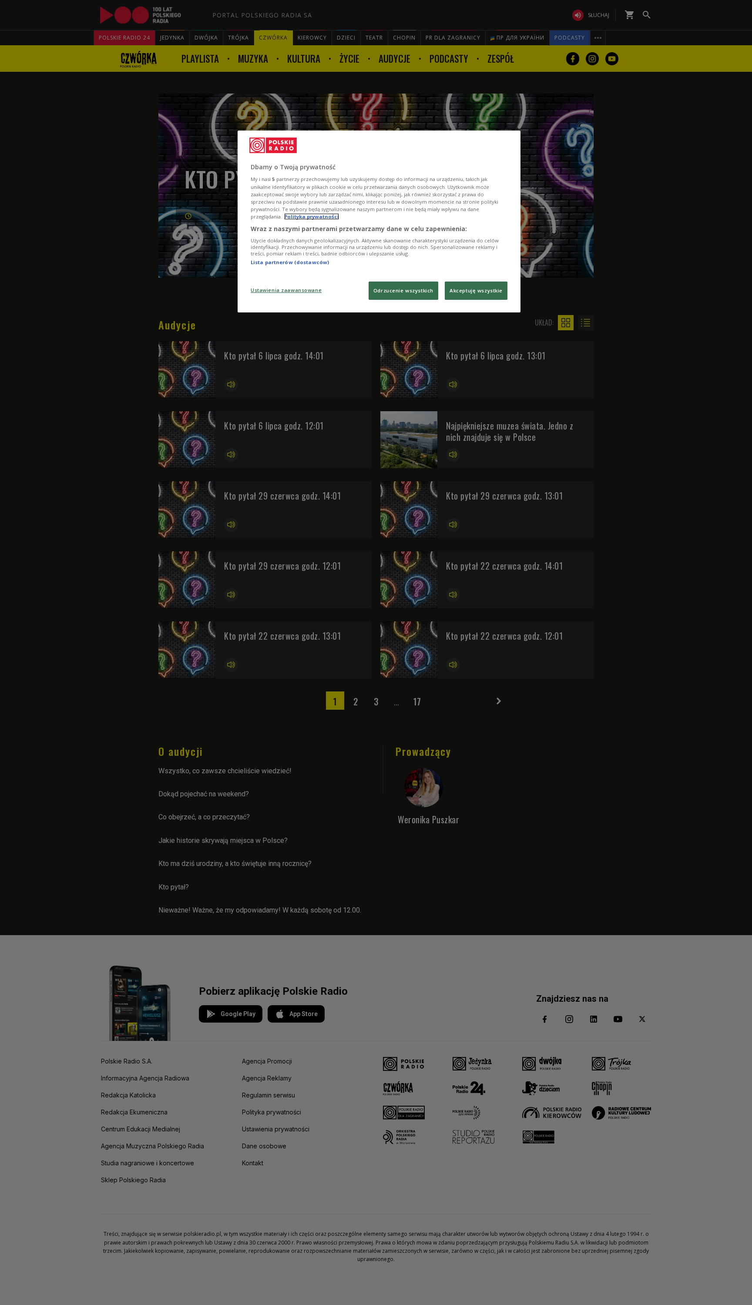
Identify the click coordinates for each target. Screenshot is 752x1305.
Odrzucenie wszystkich (403, 290)
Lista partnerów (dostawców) (290, 262)
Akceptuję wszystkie (476, 290)
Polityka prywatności (311, 216)
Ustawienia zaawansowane (286, 290)
